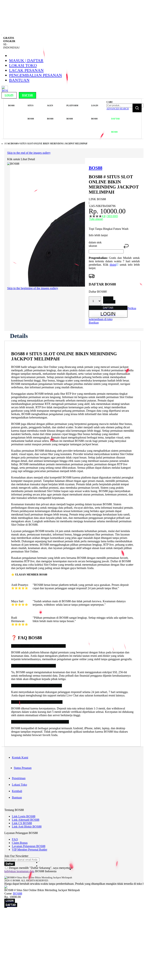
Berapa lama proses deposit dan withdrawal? (36, 702)
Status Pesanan (23, 767)
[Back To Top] (5, 907)
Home (7, 143)
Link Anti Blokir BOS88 (27, 826)
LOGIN (108, 298)
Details (19, 335)
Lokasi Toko (23, 65)
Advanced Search (117, 108)
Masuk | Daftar (26, 60)
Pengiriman (18, 778)
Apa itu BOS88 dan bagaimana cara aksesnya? (38, 646)
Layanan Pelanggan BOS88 (28, 846)
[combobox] (124, 105)
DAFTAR (109, 301)
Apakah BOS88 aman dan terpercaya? (33, 665)
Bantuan (19, 80)
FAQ (15, 839)
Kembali (17, 791)
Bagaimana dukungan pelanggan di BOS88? (36, 685)
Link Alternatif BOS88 (25, 819)
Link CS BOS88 (22, 823)
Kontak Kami (20, 757)
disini (113, 264)
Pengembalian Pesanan (35, 75)
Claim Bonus (20, 842)
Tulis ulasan (96, 219)
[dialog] (72, 920)
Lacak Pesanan (26, 70)
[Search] (137, 108)
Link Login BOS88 (23, 816)
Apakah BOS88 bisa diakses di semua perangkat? (40, 721)
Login (9, 95)
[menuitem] (11, 105)
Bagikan (94, 322)
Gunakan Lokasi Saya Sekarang (21, 925)
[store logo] (5, 91)
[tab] (18, 336)
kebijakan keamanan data (19, 871)
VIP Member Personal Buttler (29, 849)
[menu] (54, 119)
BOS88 (17, 893)
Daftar (27, 95)
